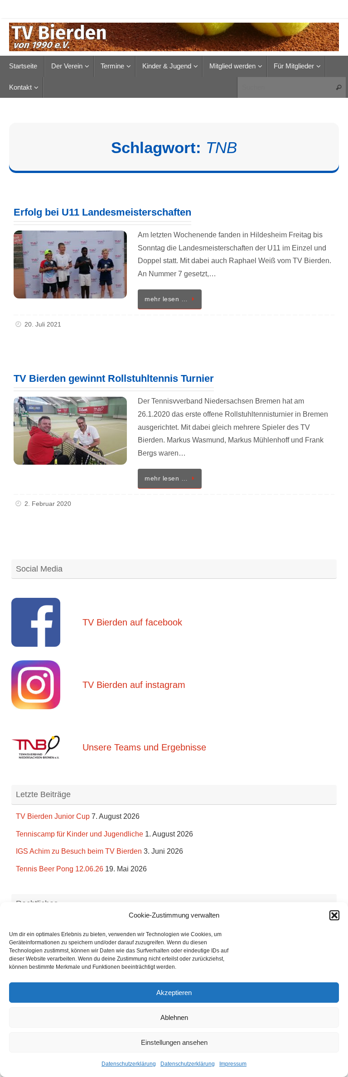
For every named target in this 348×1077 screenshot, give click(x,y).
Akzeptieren (174, 992)
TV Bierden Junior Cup (53, 816)
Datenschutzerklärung (129, 1064)
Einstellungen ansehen (174, 1042)
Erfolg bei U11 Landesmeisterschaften (102, 212)
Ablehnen (174, 1017)
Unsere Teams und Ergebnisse (144, 747)
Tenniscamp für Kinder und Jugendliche (79, 834)
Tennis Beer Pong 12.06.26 (59, 869)
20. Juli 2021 (42, 324)
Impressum (232, 1064)
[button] (334, 915)
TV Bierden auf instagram (133, 685)
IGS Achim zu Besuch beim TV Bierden (79, 851)
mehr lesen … (166, 299)
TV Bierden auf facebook (132, 622)
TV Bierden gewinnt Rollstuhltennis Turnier (114, 378)
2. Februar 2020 (47, 503)
